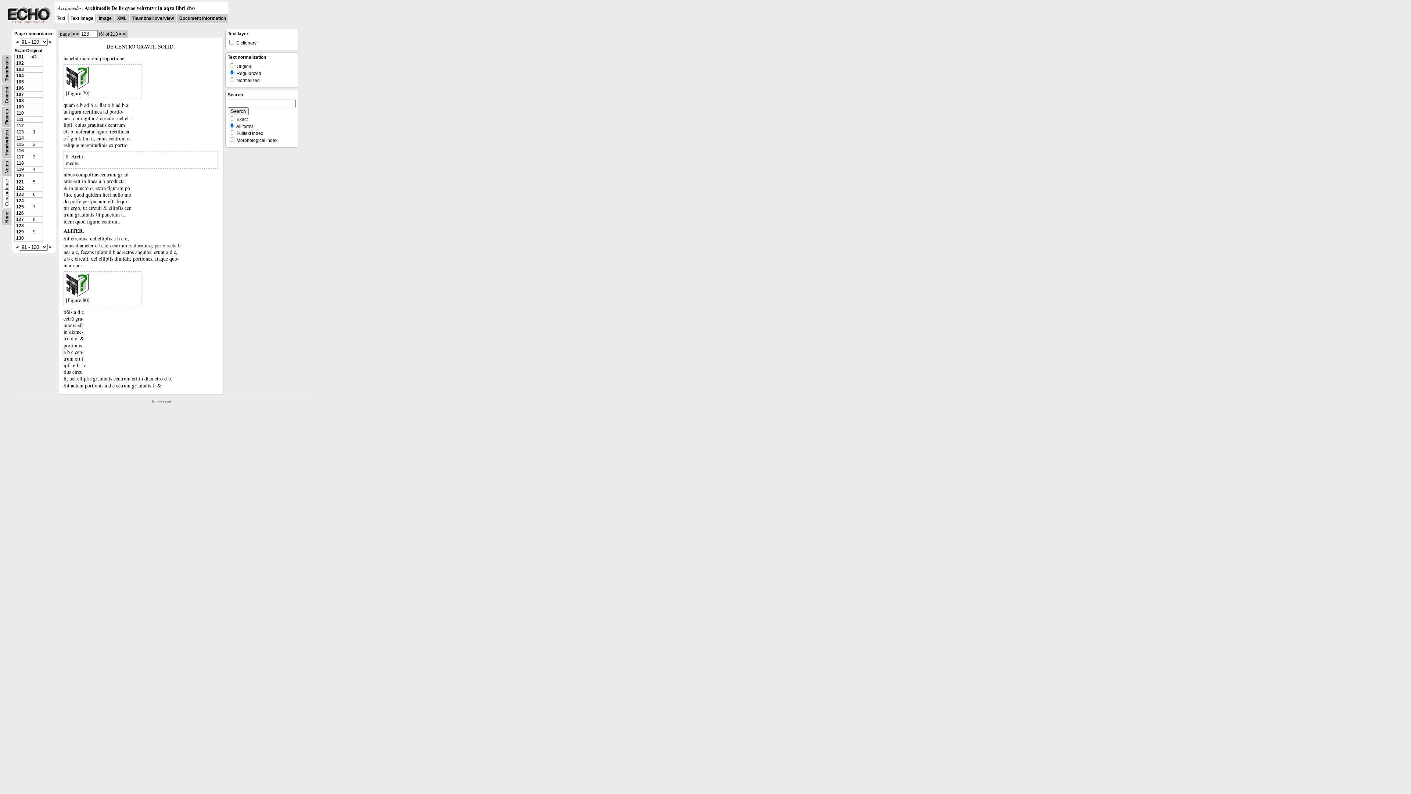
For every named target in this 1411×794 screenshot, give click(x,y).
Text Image (82, 18)
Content (7, 95)
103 (20, 69)
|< (73, 34)
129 (20, 232)
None (7, 217)
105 (20, 82)
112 (20, 125)
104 (20, 75)
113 (20, 132)
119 (20, 169)
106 (20, 88)
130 (20, 238)
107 (20, 94)
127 (20, 219)
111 (20, 119)
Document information (202, 18)
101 (20, 57)
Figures (7, 117)
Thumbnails (7, 69)
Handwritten (7, 142)
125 (20, 207)
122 (20, 188)
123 (20, 194)
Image (105, 18)
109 (20, 107)
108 (20, 100)
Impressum (162, 401)
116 (20, 150)
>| (124, 34)
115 (20, 144)
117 (20, 157)
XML (121, 18)
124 (20, 200)
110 (20, 113)
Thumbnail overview (153, 18)
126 (20, 213)
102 (20, 63)
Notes (7, 167)
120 (20, 175)
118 (20, 163)
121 (20, 182)
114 (20, 138)
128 (20, 225)
